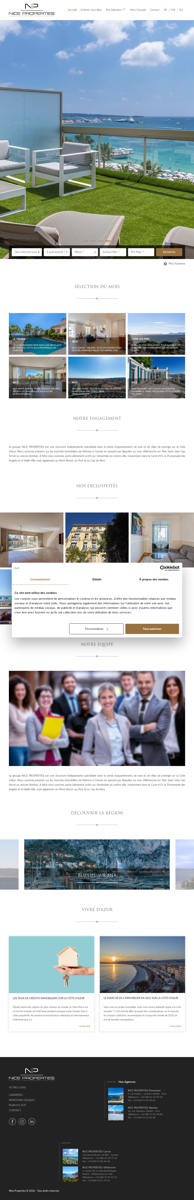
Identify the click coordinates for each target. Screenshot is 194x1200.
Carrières (16, 1095)
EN (173, 10)
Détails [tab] (97, 579)
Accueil (73, 10)
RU (181, 10)
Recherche (169, 252)
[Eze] (112, 864)
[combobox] (27, 252)
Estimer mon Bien (91, 10)
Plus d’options (177, 263)
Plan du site (17, 1105)
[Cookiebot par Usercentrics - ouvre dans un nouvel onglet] (162, 568)
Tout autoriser (152, 628)
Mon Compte (138, 10)
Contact (155, 10)
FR (166, 10)
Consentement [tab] (40, 579)
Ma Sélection (116, 10)
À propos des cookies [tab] (153, 579)
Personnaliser (94, 628)
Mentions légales (21, 1100)
